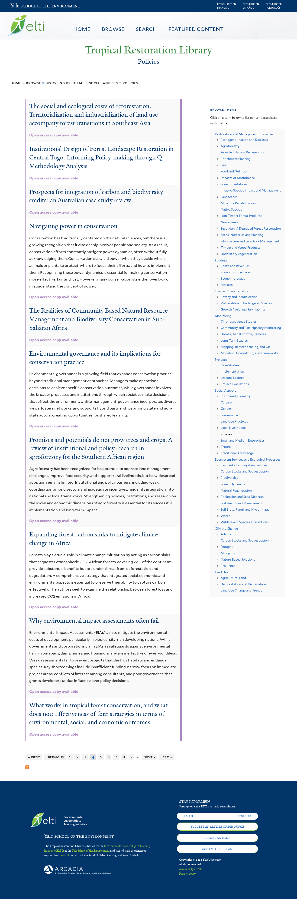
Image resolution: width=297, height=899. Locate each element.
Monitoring (223, 316)
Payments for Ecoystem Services (244, 465)
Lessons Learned (233, 378)
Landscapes (229, 197)
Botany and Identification (239, 297)
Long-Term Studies (234, 340)
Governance (229, 415)
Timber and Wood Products (241, 247)
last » (166, 757)
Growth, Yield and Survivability (243, 309)
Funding (221, 260)
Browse (113, 29)
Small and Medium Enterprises (243, 440)
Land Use (221, 572)
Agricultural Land (233, 578)
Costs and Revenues (235, 266)
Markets (227, 285)
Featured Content (196, 29)
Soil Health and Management (242, 503)
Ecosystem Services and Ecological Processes (248, 459)
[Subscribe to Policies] (27, 765)
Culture (226, 402)
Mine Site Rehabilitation (238, 203)
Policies (130, 83)
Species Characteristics (232, 291)
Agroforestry (230, 146)
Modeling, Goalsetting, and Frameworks (249, 353)
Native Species (231, 209)
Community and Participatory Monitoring (251, 328)
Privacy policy (187, 874)
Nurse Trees (229, 222)
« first (34, 757)
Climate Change (226, 528)
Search (146, 29)
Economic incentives (236, 272)
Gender (226, 408)
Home (81, 29)
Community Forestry (236, 396)
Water (225, 516)
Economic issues (233, 278)
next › (149, 757)
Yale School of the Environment (22, 6)
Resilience (228, 566)
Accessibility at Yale (190, 869)
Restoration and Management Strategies (244, 134)
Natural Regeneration (236, 490)
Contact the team (217, 849)
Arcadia (65, 855)
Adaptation (229, 534)
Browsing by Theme (65, 83)
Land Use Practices (234, 421)
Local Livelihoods (233, 428)
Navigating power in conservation (73, 226)
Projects (221, 359)
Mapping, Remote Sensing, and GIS (246, 347)
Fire (223, 165)
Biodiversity (229, 477)
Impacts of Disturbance (238, 178)
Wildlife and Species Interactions (245, 522)
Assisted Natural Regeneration (243, 152)
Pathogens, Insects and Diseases (244, 140)
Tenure (226, 447)
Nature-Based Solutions (238, 559)
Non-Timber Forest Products (241, 216)
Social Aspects (103, 83)
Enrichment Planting (236, 159)
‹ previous (55, 757)
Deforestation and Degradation (243, 584)
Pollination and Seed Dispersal (243, 497)
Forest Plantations (234, 184)
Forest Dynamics (233, 484)
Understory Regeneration (239, 254)
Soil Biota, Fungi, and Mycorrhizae (245, 509)
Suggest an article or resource (217, 827)
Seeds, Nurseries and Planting (242, 235)
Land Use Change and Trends (241, 590)
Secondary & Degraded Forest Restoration (251, 228)
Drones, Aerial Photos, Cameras (243, 334)
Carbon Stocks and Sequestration (245, 471)
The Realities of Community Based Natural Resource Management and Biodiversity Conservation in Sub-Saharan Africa (98, 319)
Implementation (232, 371)
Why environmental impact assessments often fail (94, 621)
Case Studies (230, 365)
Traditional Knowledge (237, 453)
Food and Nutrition (235, 171)
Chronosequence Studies (239, 321)
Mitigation (228, 553)
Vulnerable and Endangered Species (246, 303)
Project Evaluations (235, 384)
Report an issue (217, 838)
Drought (227, 547)
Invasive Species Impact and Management (251, 190)
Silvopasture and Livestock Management (250, 241)
